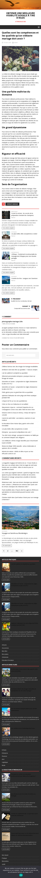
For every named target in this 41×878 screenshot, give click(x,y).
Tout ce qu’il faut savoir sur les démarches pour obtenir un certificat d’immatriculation (25, 834)
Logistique (5, 762)
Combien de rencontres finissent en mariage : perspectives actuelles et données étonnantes (19, 477)
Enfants (4, 750)
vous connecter (14, 349)
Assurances (5, 648)
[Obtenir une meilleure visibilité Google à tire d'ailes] (20, 8)
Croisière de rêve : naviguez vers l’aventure (24, 278)
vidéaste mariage (12, 204)
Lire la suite (6, 579)
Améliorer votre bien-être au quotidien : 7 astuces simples (19, 370)
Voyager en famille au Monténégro (15, 533)
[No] (39, 872)
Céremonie (5, 657)
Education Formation (8, 660)
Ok (21, 875)
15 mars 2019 (7, 42)
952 (17, 551)
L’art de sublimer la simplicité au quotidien (15, 373)
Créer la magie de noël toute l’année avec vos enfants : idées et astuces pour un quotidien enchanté (19, 467)
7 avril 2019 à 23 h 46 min (8, 324)
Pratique (14, 211)
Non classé (5, 855)
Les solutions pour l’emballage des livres (23, 728)
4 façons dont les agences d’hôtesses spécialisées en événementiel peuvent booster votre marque (20, 492)
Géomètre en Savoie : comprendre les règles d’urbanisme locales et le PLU (24, 585)
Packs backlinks (6, 490)
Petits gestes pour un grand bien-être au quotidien (17, 392)
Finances (4, 756)
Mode (3, 765)
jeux (3, 759)
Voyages (14, 232)
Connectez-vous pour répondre (13, 338)
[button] (38, 27)
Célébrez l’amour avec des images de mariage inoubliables (20, 366)
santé (3, 864)
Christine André (6, 497)
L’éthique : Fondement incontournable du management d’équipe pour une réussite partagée (24, 256)
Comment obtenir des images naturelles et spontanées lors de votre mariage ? (23, 690)
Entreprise (15, 252)
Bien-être (4, 651)
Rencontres (5, 861)
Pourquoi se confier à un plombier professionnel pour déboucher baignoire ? (23, 775)
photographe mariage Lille (12, 321)
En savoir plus (7, 545)
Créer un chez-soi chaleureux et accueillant (15, 404)
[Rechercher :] (20, 355)
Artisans (4, 645)
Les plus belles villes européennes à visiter (24, 234)
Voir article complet (8, 228)
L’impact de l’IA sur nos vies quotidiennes (14, 401)
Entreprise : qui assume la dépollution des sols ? (16, 432)
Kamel (16, 42)
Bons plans (5, 654)
